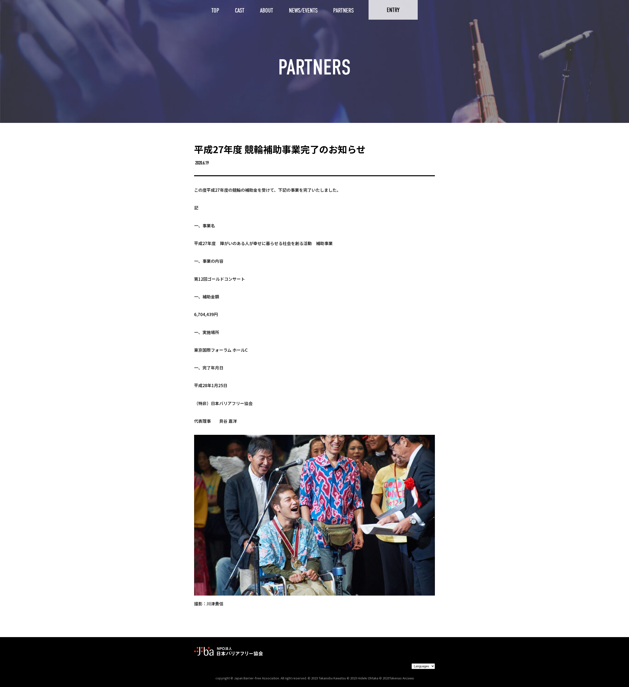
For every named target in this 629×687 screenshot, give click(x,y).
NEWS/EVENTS (303, 10)
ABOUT (266, 10)
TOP (215, 10)
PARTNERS (343, 10)
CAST (239, 10)
